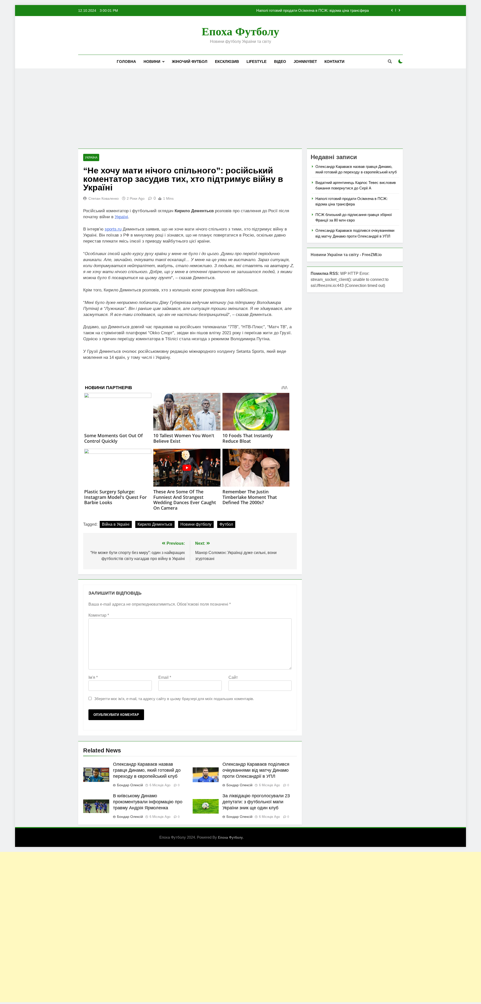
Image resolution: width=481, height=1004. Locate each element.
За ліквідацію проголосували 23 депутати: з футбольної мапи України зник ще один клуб (256, 801)
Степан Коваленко (103, 198)
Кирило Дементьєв (155, 524)
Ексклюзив (227, 61)
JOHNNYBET (305, 61)
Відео (280, 61)
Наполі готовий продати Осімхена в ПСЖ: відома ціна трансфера (312, 11)
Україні (121, 216)
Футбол (226, 524)
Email (164, 677)
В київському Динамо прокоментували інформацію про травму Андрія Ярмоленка (147, 801)
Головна (126, 61)
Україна (91, 157)
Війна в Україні (116, 524)
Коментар (98, 615)
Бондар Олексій (130, 785)
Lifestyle (257, 61)
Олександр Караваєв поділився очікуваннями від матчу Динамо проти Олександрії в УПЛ (255, 770)
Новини (152, 61)
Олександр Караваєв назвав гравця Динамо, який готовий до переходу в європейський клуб (147, 770)
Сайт (233, 677)
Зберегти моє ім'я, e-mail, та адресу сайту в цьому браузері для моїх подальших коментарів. (174, 699)
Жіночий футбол (189, 61)
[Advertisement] (240, 108)
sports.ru (113, 229)
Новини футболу (195, 524)
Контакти (334, 61)
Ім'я (93, 677)
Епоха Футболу (240, 31)
